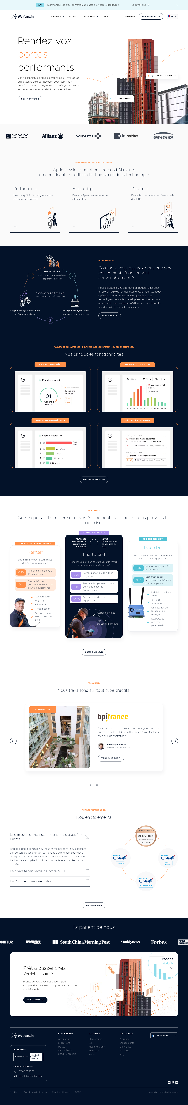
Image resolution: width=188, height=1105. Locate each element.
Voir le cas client (110, 758)
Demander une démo (94, 480)
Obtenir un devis (94, 652)
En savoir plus (139, 5)
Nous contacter (151, 16)
